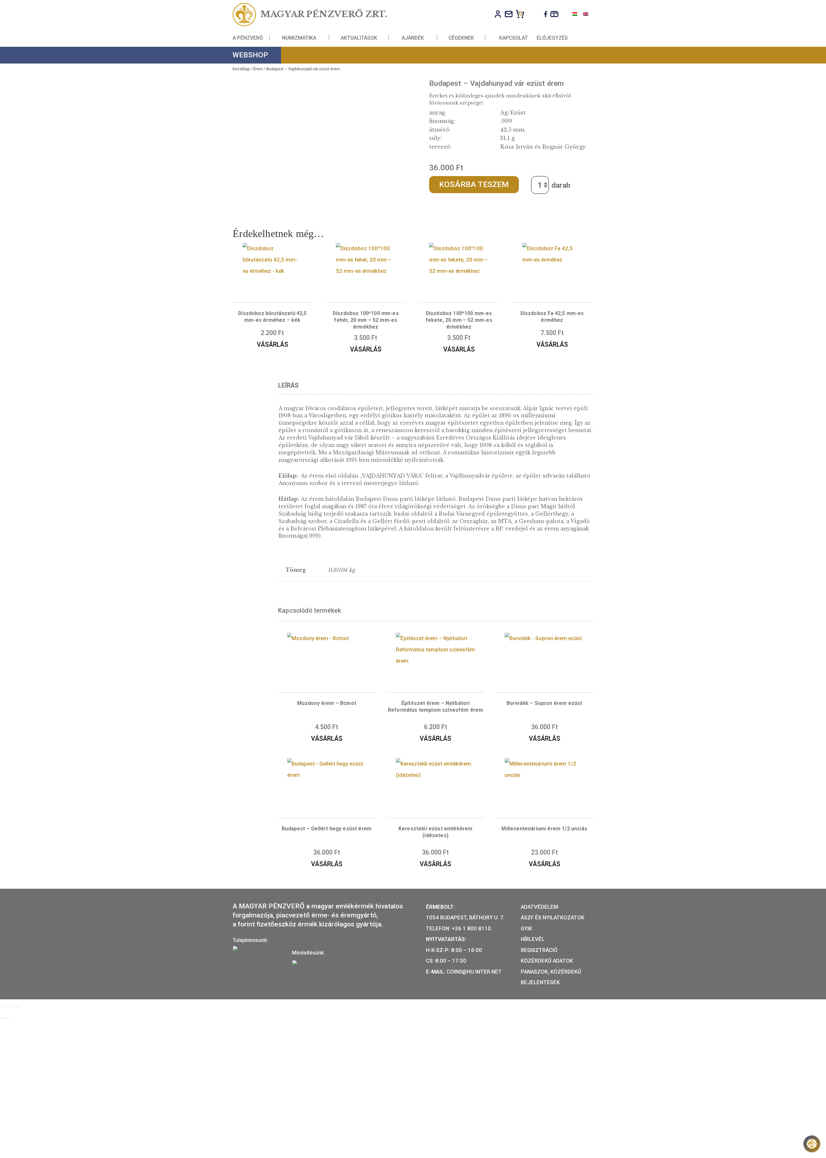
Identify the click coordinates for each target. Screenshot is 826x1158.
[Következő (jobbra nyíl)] (7, 1018)
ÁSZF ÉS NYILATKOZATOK (552, 917)
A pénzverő (248, 38)
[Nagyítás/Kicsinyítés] (2, 1006)
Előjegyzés (552, 38)
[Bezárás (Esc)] (18, 1006)
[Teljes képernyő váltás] (7, 1006)
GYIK (526, 928)
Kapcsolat (513, 38)
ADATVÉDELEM (539, 907)
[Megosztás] (13, 1006)
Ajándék (413, 38)
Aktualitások (359, 38)
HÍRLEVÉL (533, 939)
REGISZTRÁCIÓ (539, 950)
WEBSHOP (250, 55)
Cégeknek (461, 38)
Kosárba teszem (474, 184)
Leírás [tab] (288, 385)
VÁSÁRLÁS (272, 344)
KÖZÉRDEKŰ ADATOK (547, 960)
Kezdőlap (241, 69)
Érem (258, 69)
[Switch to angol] (585, 13)
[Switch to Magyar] (574, 13)
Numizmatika (299, 38)
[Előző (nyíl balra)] (2, 1018)
